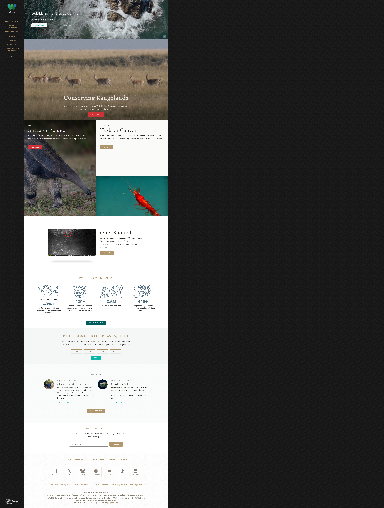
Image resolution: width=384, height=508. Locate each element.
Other (117, 351)
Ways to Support (12, 22)
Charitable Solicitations (101, 485)
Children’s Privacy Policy (82, 485)
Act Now (106, 147)
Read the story (63, 403)
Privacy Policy (65, 485)
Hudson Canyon (119, 130)
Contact (67, 459)
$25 (76, 351)
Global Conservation (12, 27)
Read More (96, 115)
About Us (12, 40)
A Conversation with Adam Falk (71, 384)
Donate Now (39, 25)
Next (96, 358)
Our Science (92, 459)
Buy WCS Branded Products (12, 50)
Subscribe (116, 444)
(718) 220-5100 (112, 503)
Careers (12, 36)
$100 (102, 351)
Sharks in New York (119, 384)
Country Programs (108, 459)
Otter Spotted (116, 232)
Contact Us (55, 25)
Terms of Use (54, 485)
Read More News (96, 411)
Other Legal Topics (136, 485)
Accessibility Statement (119, 485)
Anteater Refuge (46, 130)
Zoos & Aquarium (12, 32)
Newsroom (12, 44)
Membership (67, 25)
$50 (89, 351)
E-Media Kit (124, 459)
